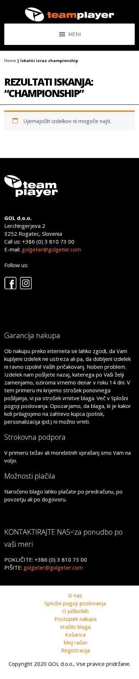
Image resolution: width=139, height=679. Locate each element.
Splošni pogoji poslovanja (75, 603)
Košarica (75, 634)
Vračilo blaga (75, 626)
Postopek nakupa (75, 618)
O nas (75, 595)
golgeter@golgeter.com (51, 249)
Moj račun (75, 642)
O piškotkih (75, 610)
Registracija (75, 650)
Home (10, 60)
